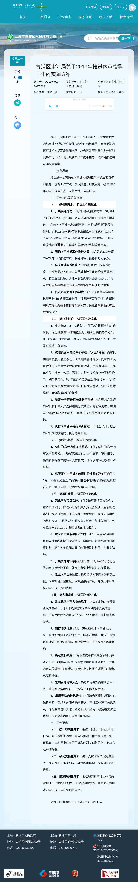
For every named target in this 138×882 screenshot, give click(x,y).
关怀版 (106, 7)
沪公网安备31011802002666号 (105, 848)
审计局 (58, 36)
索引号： (39, 81)
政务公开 (85, 17)
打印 (17, 117)
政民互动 (106, 17)
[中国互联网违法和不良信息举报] (49, 873)
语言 (119, 7)
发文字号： (72, 81)
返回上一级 (17, 60)
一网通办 (44, 17)
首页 (23, 17)
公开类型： (40, 92)
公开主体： (104, 81)
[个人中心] (132, 7)
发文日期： (72, 92)
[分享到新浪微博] (17, 102)
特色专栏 (126, 17)
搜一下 (125, 38)
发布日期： (104, 92)
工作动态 (64, 17)
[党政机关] (75, 874)
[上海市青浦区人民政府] (31, 7)
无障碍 (92, 7)
